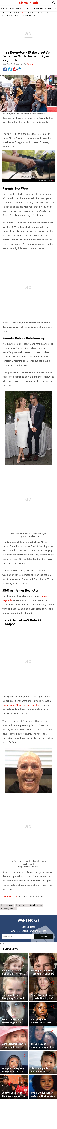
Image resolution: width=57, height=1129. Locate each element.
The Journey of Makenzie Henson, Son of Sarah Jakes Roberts (42, 1047)
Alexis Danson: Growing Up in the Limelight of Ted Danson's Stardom (43, 998)
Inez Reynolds (7, 905)
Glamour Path (28, 3)
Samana (30, 64)
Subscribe (43, 937)
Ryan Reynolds (36, 905)
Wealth (29, 8)
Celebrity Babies (14, 13)
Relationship (40, 8)
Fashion (19, 8)
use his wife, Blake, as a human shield (21, 705)
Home (4, 8)
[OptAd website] (45, 180)
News (11, 8)
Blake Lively (21, 905)
